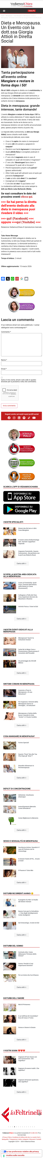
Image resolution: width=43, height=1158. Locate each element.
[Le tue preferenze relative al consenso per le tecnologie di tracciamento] (4, 1156)
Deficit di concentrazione (17, 788)
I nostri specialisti (13, 522)
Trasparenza (13, 1139)
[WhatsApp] (12, 279)
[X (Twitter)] (8, 279)
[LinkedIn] (19, 417)
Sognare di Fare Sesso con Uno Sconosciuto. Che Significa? (27, 1059)
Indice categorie (23, 1139)
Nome (4, 360)
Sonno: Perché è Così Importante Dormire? (25, 964)
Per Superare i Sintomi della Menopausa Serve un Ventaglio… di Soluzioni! (28, 703)
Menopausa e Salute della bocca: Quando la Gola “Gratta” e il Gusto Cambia (27, 715)
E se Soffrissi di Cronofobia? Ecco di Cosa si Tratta (28, 1017)
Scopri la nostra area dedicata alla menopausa (19, 575)
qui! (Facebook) (17, 218)
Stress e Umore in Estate (27, 1027)
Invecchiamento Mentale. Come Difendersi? (27, 807)
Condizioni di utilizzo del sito (21, 1137)
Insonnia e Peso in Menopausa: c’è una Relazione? (25, 692)
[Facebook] (3, 279)
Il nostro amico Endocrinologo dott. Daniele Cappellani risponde (28, 541)
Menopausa (9, 15)
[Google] (21, 279)
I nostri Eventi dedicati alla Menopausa (18, 630)
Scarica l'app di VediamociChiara (20, 487)
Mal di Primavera (24, 1004)
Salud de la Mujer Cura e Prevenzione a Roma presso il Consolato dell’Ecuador (28, 651)
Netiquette (5, 1139)
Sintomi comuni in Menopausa (18, 684)
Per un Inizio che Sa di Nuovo (28, 975)
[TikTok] (29, 417)
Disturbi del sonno (13, 946)
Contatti (38, 1139)
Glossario (32, 1139)
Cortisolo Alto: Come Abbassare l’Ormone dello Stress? (27, 954)
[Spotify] (24, 417)
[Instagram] (17, 279)
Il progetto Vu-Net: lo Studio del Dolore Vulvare (28, 900)
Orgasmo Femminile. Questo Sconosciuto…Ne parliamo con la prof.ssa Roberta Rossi (29, 553)
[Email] (26, 279)
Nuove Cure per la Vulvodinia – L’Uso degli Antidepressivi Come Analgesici (28, 913)
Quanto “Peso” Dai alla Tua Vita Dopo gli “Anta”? (27, 755)
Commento (6, 332)
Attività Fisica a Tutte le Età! (28, 606)
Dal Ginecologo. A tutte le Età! (28, 923)
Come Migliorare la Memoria (28, 818)
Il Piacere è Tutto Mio (25, 870)
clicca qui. (26, 196)
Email (4, 369)
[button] (4, 10)
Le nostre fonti (35, 1137)
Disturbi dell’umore (13, 998)
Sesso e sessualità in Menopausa (20, 841)
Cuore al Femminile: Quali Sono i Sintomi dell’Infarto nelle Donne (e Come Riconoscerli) (27, 585)
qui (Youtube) (25, 222)
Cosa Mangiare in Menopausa (22, 15)
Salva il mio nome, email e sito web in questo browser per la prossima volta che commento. (18, 381)
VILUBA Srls (33, 1133)
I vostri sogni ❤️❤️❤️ (14, 1050)
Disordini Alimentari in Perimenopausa (26, 766)
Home (2, 15)
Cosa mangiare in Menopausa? (19, 736)
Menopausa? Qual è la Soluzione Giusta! (26, 639)
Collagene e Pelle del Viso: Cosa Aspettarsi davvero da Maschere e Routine (27, 597)
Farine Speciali (23, 742)
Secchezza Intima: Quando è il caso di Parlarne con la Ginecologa (28, 849)
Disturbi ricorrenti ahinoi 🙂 (18, 893)
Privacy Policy (7, 1137)
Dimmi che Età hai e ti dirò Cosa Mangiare (27, 529)
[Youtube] (34, 417)
